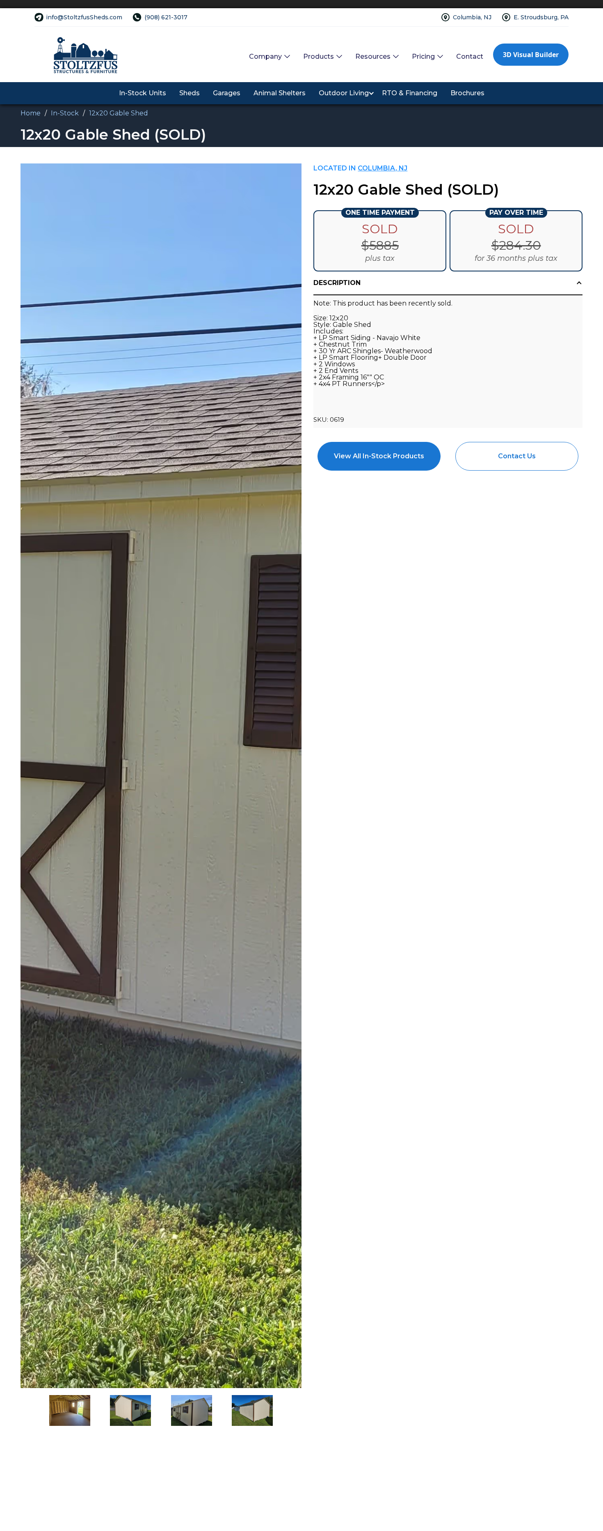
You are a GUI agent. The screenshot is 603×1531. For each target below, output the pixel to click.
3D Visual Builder (531, 54)
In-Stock (65, 113)
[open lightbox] (161, 775)
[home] (85, 54)
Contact (469, 56)
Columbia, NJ (382, 168)
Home (31, 113)
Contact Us (517, 456)
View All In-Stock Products (379, 456)
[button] (269, 57)
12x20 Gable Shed (118, 113)
